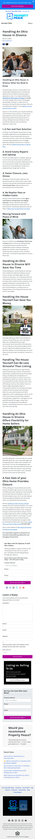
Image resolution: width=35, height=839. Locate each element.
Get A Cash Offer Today (8, 787)
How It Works (26, 787)
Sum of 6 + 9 (7, 650)
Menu (30, 23)
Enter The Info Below (17, 6)
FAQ (32, 787)
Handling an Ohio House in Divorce (14, 98)
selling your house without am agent (18, 209)
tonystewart (8, 40)
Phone (6, 569)
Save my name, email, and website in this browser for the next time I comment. (16, 645)
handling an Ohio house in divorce (18, 503)
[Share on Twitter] (7, 44)
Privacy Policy (22, 790)
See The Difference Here (17, 680)
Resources (14, 790)
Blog (28, 790)
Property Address (10, 563)
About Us (7, 790)
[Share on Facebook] (4, 44)
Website (5, 636)
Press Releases (17, 792)
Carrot (26, 836)
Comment (6, 603)
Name (5, 623)
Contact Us (26, 11)
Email (6, 575)
